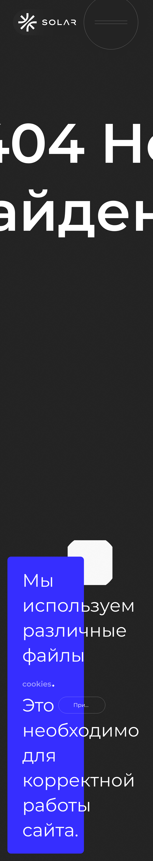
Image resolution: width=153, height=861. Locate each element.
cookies (89, 653)
